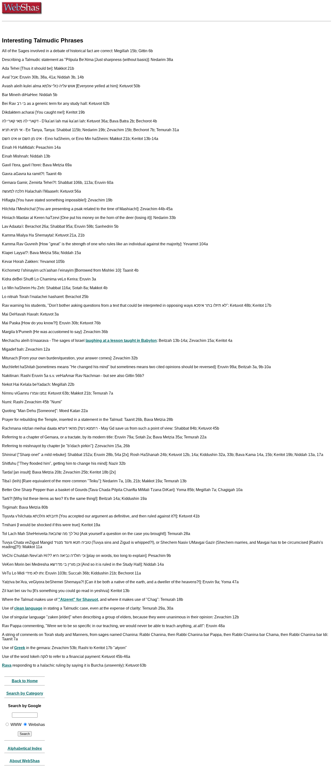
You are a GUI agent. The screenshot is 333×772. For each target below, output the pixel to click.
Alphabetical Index (25, 748)
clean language (28, 608)
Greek (19, 648)
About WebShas (25, 761)
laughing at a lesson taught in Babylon (121, 340)
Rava (6, 665)
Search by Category (24, 693)
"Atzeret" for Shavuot (78, 599)
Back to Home (25, 681)
